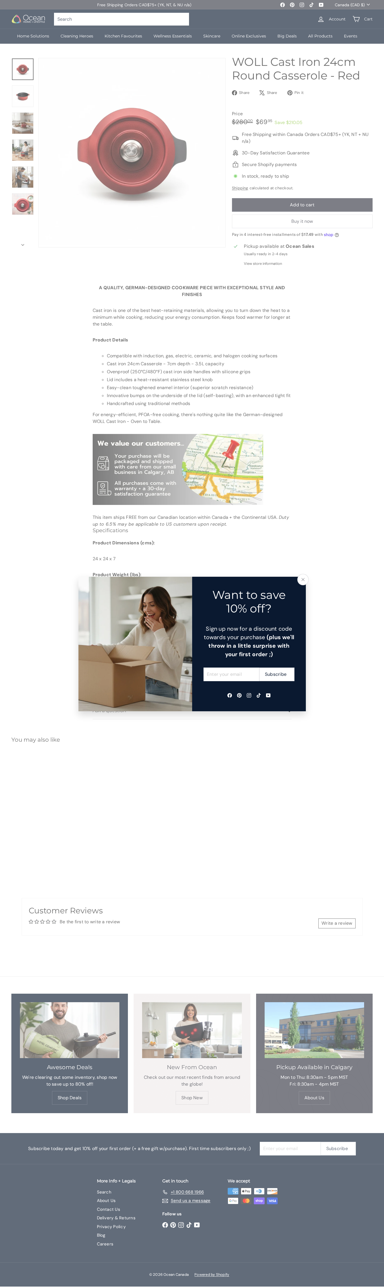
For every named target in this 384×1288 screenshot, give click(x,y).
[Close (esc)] (303, 579)
